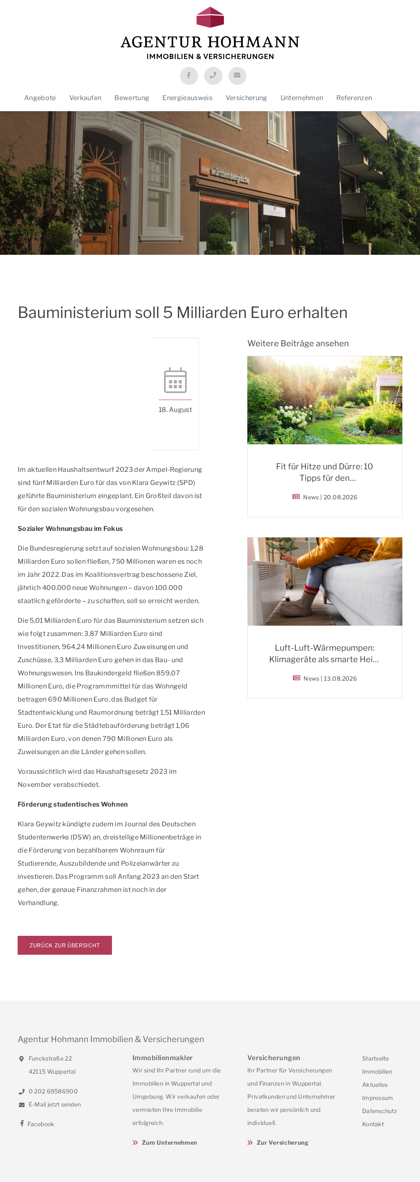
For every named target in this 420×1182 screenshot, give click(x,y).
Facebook (40, 1123)
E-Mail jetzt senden (54, 1104)
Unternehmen (302, 98)
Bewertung (131, 98)
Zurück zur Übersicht (65, 945)
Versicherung (246, 98)
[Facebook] (189, 76)
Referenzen (354, 98)
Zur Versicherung (283, 1142)
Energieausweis (187, 98)
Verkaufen (85, 98)
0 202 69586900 (52, 1091)
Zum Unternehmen (169, 1142)
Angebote (40, 98)
